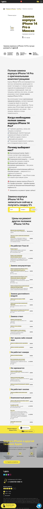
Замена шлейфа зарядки (16, 371)
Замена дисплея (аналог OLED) (17, 298)
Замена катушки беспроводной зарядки (19, 384)
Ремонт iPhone (11, 9)
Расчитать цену (10, 505)
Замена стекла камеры (15, 326)
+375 (14, 482)
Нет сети (12, 410)
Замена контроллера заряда (17, 377)
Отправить (33, 209)
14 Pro (19, 9)
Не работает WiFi (14, 405)
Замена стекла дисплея (16, 319)
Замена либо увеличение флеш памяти (19, 400)
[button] (11, 462)
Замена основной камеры (16, 355)
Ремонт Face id (13, 248)
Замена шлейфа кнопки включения (18, 392)
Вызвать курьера (28, 431)
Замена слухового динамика (17, 347)
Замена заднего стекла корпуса (17, 330)
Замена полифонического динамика (19, 343)
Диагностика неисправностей (17, 230)
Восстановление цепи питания (17, 359)
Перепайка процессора (16, 421)
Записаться (26, 427)
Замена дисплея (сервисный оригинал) (19, 309)
